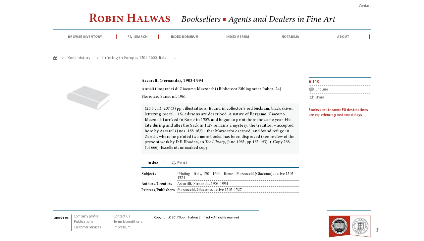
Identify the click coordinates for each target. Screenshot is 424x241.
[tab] (153, 162)
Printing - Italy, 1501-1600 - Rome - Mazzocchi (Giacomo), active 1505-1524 (236, 176)
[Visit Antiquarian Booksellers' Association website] (349, 226)
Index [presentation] (152, 163)
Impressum (122, 227)
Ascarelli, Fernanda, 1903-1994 (202, 184)
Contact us (122, 216)
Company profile (86, 216)
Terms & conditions (128, 222)
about (343, 36)
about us (61, 218)
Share (319, 97)
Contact (365, 6)
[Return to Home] (56, 59)
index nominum (184, 36)
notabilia (290, 36)
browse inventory (85, 36)
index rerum (237, 36)
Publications (83, 222)
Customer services (87, 227)
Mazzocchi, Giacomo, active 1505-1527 (209, 190)
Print (182, 163)
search (140, 36)
